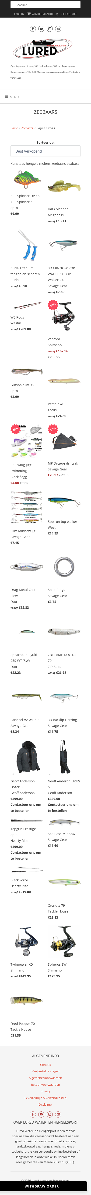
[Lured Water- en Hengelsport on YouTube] (41, 28)
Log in (19, 14)
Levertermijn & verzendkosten (45, 1098)
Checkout (69, 14)
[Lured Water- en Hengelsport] (43, 49)
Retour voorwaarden (45, 1084)
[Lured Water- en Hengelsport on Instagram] (50, 28)
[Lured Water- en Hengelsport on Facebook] (33, 28)
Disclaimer (45, 1104)
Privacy (46, 1091)
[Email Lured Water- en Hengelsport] (58, 28)
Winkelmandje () (44, 14)
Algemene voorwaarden (45, 1078)
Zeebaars (45, 112)
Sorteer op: (46, 142)
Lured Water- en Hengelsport (50, 1181)
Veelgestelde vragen (46, 1071)
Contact (45, 1065)
